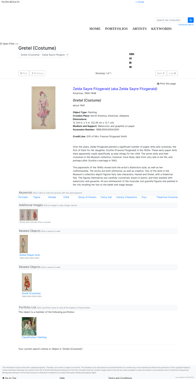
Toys (143, 197)
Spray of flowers (87, 197)
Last (171, 73)
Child (66, 197)
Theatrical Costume (167, 197)
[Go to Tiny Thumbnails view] (131, 54)
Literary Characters (126, 197)
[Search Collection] (191, 20)
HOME (95, 29)
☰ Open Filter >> (9, 43)
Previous (38, 73)
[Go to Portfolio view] (130, 63)
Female (52, 197)
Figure (36, 197)
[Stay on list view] (130, 67)
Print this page (167, 83)
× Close (139, 1)
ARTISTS (139, 29)
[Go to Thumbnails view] (130, 58)
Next (160, 73)
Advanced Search (186, 25)
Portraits (23, 197)
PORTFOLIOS (116, 29)
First (24, 73)
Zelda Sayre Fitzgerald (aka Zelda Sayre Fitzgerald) (115, 89)
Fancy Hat (106, 197)
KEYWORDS (161, 29)
